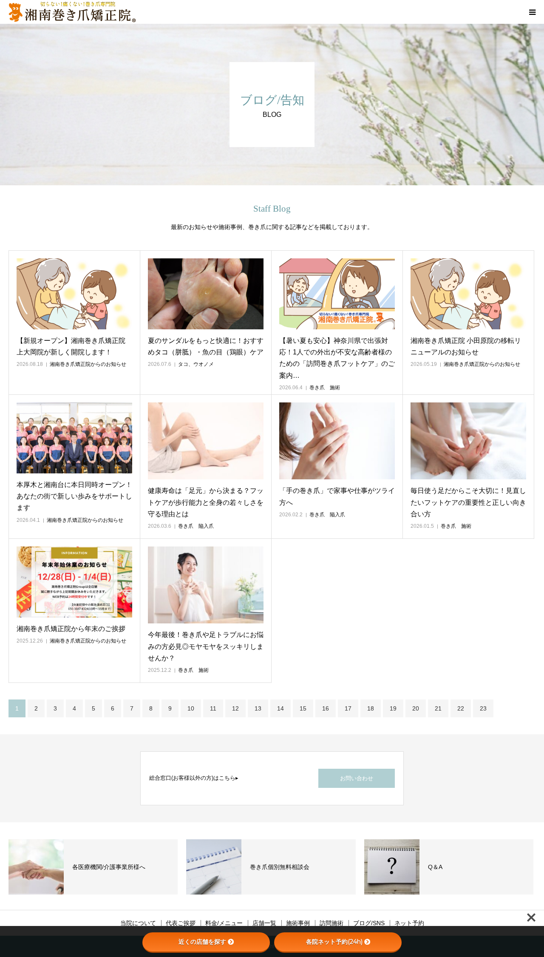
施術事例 (298, 923)
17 (348, 708)
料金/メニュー (224, 923)
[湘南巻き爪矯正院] (72, 12)
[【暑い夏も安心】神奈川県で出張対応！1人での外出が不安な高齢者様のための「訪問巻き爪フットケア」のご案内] (337, 293)
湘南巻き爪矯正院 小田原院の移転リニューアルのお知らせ (466, 346)
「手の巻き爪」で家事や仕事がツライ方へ (337, 496)
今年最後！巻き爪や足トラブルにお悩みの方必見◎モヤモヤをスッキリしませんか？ (206, 646)
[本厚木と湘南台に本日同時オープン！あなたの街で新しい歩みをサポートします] (74, 437)
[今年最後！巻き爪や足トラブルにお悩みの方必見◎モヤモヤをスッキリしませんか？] (206, 584)
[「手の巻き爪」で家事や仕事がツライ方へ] (337, 440)
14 (280, 708)
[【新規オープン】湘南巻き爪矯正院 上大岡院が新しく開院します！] (74, 293)
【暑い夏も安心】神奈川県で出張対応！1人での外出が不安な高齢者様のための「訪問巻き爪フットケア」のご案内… (337, 358)
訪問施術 (331, 923)
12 (235, 708)
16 (325, 708)
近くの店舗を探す (202, 942)
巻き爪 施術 (324, 388)
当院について (138, 923)
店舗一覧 (264, 923)
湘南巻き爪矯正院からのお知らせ (88, 364)
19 (393, 708)
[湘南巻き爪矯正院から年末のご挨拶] (74, 581)
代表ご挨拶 (181, 923)
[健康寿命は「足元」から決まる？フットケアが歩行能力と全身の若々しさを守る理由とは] (206, 440)
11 (213, 708)
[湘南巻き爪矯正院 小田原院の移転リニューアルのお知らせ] (468, 293)
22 (460, 708)
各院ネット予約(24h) (334, 942)
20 (415, 708)
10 (190, 708)
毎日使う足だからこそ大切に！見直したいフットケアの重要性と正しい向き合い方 (468, 502)
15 (303, 708)
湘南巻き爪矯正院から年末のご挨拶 (71, 628)
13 (258, 708)
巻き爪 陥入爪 (196, 526)
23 (483, 708)
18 (370, 708)
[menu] (532, 12)
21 (438, 708)
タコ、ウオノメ (196, 364)
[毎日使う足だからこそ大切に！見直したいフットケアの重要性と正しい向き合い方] (468, 440)
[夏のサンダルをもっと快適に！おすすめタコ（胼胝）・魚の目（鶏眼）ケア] (206, 293)
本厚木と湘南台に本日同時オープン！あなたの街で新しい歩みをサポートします (74, 496)
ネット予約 (409, 923)
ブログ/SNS (369, 923)
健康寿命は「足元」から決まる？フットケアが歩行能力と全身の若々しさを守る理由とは (206, 502)
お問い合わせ (356, 778)
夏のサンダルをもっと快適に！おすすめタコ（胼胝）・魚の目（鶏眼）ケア (206, 346)
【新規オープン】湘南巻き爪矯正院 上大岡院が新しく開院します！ (71, 346)
